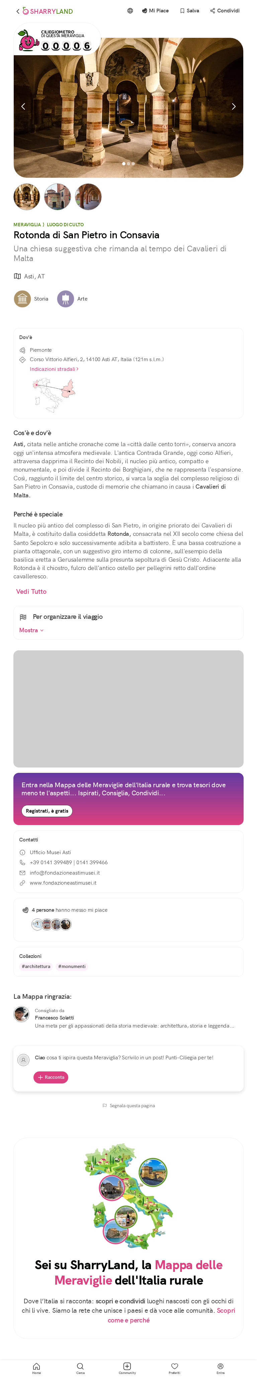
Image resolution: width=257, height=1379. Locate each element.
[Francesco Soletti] (21, 1014)
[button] (26, 196)
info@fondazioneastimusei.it (65, 872)
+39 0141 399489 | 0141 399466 (69, 862)
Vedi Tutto (31, 591)
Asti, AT (34, 276)
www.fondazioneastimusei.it (63, 882)
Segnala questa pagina (132, 1106)
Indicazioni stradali (52, 369)
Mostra (29, 630)
